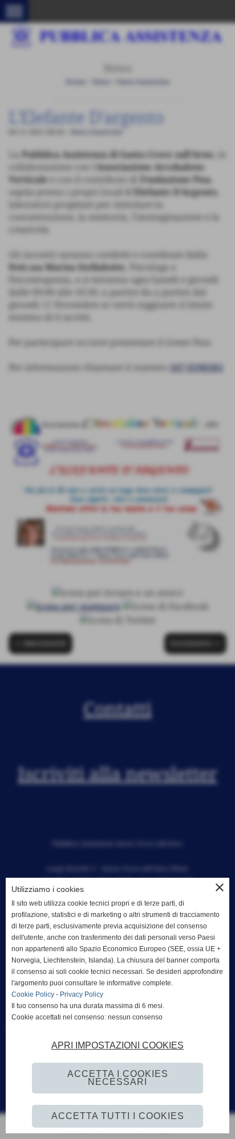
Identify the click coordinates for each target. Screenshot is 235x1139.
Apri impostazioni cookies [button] (117, 1045)
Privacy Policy (81, 994)
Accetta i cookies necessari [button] (117, 1078)
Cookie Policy (32, 994)
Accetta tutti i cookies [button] (117, 1116)
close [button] (219, 887)
